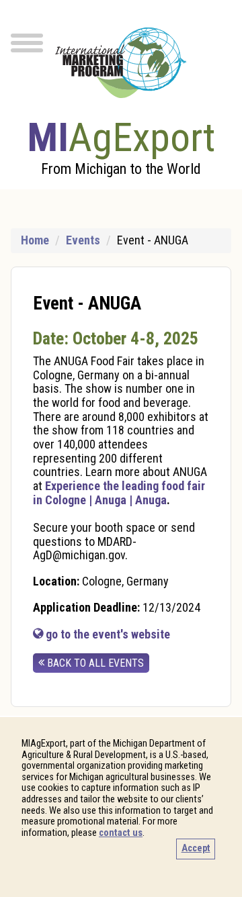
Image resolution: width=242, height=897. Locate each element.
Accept (196, 848)
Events (83, 240)
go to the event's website (106, 634)
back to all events (94, 663)
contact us (121, 833)
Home (35, 240)
